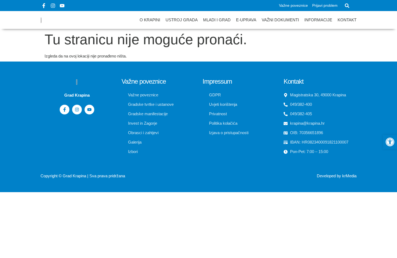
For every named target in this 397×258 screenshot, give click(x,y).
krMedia (349, 176)
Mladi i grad (217, 20)
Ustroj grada (182, 20)
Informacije (318, 20)
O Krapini (150, 20)
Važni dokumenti (280, 20)
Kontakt (347, 20)
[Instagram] (53, 5)
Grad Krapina (74, 176)
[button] (347, 6)
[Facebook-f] (44, 5)
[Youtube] (62, 5)
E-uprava (246, 20)
